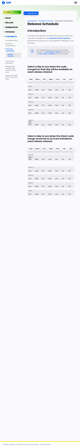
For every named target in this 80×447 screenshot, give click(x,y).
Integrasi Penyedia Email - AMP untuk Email (11, 77)
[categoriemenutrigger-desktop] (31, 13)
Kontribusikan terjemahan (10, 62)
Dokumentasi (32, 21)
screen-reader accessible (46, 54)
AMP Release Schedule (53, 52)
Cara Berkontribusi (11, 40)
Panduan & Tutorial (46, 21)
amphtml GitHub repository (60, 38)
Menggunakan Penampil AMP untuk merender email (10, 69)
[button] (75, 2)
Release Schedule (11, 55)
